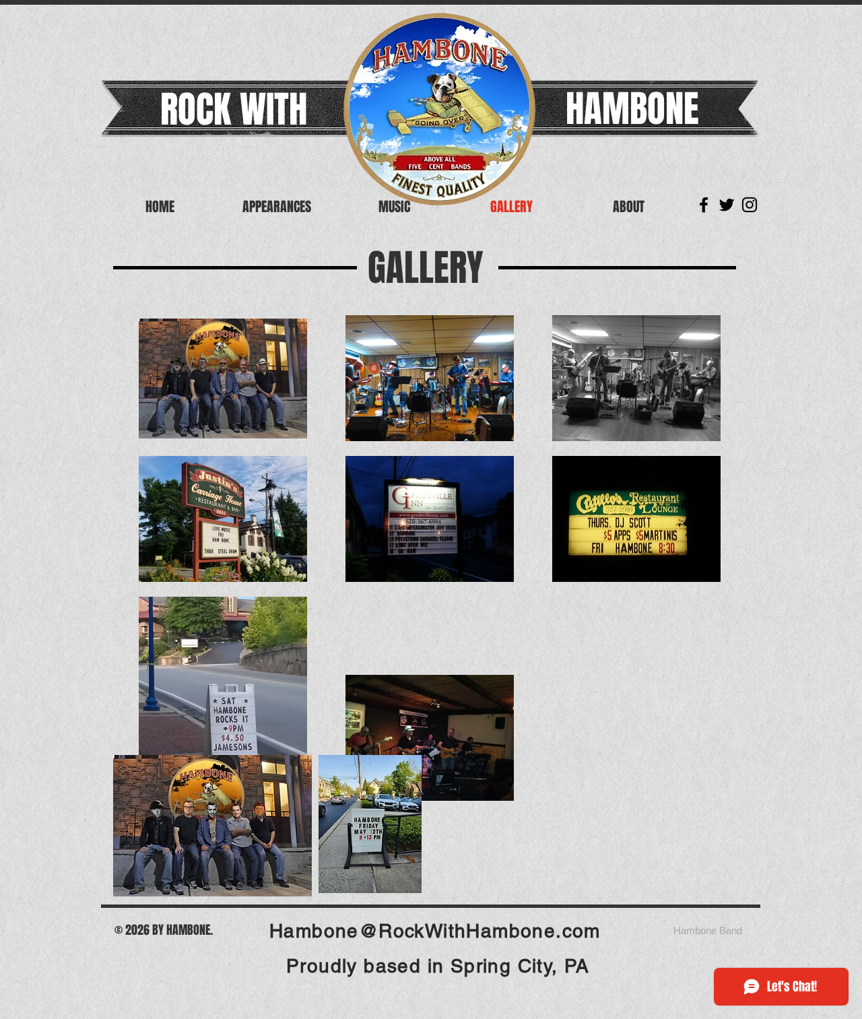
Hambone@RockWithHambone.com (435, 931)
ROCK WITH (233, 109)
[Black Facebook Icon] (704, 205)
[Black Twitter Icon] (727, 205)
